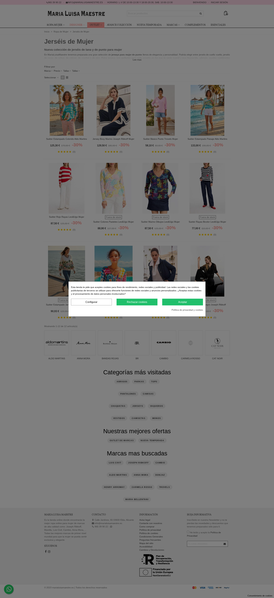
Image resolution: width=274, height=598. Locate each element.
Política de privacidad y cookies (187, 310)
